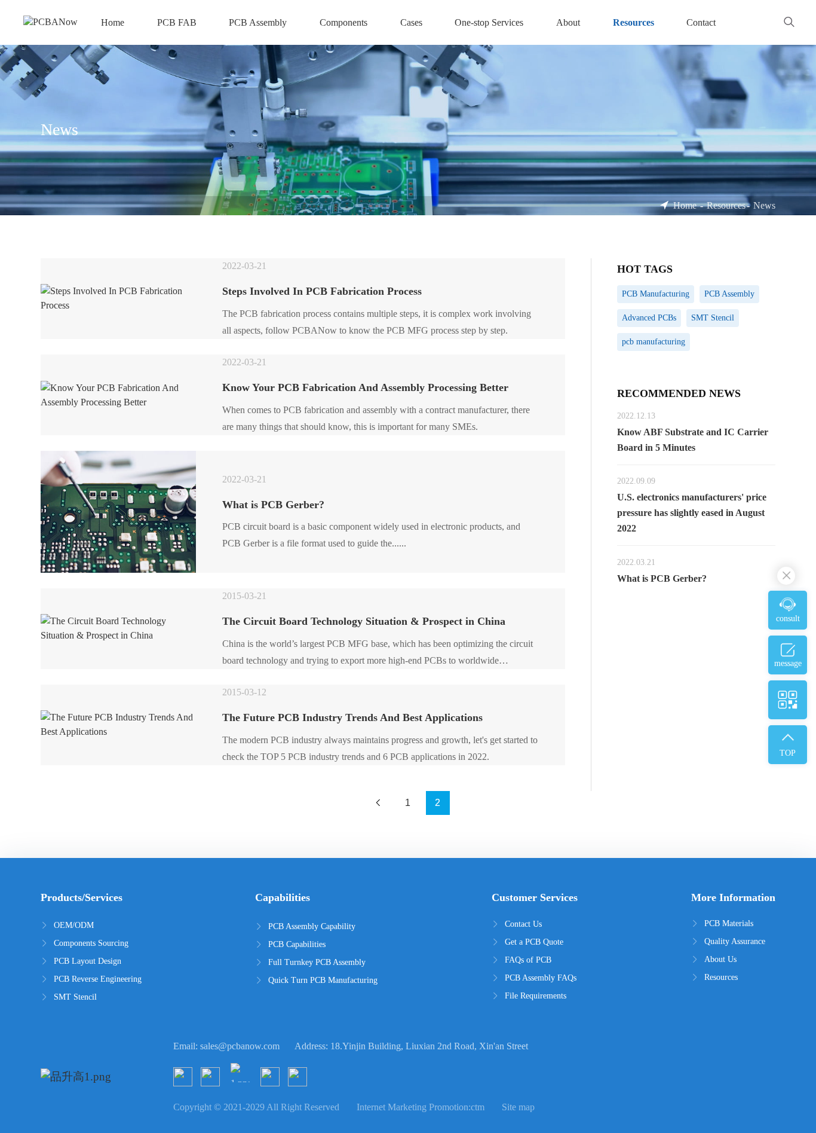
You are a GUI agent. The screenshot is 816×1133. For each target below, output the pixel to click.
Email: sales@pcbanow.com (226, 1046)
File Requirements (535, 995)
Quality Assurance (734, 941)
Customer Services (535, 897)
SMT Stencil (75, 996)
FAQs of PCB (528, 959)
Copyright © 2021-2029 (219, 1107)
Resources (726, 205)
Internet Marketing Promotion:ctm (420, 1107)
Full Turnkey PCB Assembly (317, 962)
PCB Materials (728, 923)
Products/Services (81, 897)
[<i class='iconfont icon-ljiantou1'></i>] (378, 803)
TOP (788, 753)
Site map (518, 1107)
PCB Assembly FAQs (540, 977)
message (788, 663)
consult (788, 618)
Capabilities (282, 897)
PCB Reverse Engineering (98, 979)
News (764, 205)
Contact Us (523, 924)
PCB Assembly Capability (311, 926)
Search (789, 22)
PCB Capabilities (297, 944)
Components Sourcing (91, 943)
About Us (720, 959)
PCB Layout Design (87, 961)
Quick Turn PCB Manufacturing (323, 980)
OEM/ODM (74, 925)
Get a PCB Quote (534, 941)
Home (685, 205)
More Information (733, 897)
